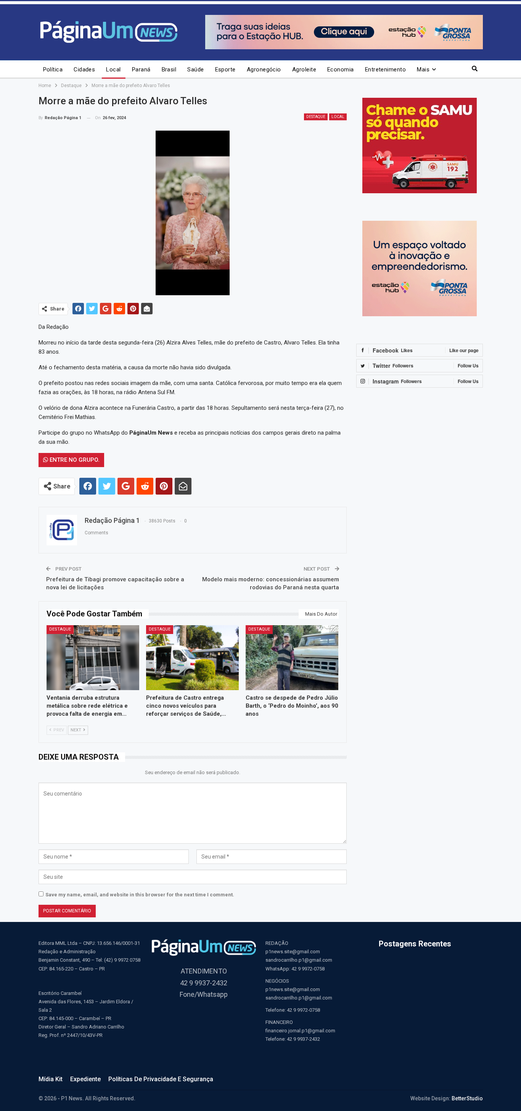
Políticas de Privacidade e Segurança (160, 1079)
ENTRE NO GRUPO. (74, 459)
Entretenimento (385, 69)
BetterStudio (467, 1098)
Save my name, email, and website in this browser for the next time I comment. (139, 895)
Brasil (169, 69)
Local (113, 69)
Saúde (195, 69)
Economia (340, 69)
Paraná (141, 69)
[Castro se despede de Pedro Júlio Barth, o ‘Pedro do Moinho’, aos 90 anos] (292, 657)
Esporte (225, 69)
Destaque (315, 117)
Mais (423, 69)
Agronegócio (264, 69)
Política (53, 69)
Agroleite (304, 69)
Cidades (84, 69)
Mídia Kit (51, 1079)
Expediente (85, 1079)
